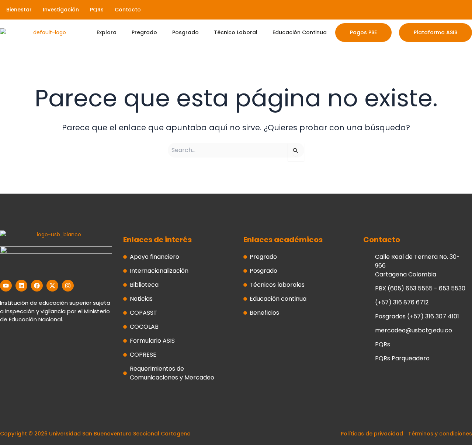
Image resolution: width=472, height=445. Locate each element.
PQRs (97, 9)
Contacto (128, 9)
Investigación (61, 9)
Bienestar (19, 9)
